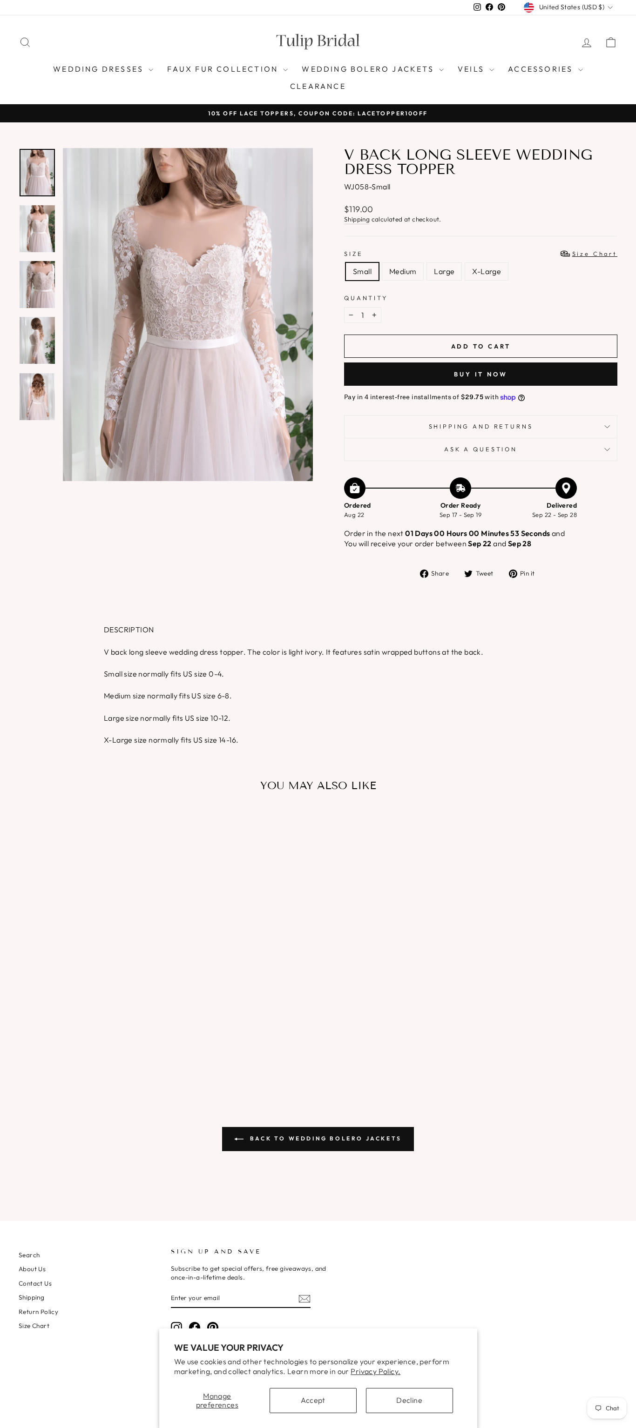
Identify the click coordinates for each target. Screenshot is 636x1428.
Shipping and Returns (481, 426)
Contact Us (35, 1283)
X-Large (486, 271)
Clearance (318, 86)
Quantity (366, 298)
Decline (409, 1400)
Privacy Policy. (375, 1371)
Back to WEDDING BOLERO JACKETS (324, 1138)
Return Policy (38, 1311)
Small (362, 271)
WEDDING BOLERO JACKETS (369, 69)
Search (29, 1255)
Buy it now (480, 374)
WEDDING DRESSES (99, 69)
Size (480, 253)
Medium (402, 271)
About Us (32, 1269)
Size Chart (34, 1325)
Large (444, 271)
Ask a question (480, 449)
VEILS (472, 69)
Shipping (357, 219)
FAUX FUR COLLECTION (224, 69)
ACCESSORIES (541, 69)
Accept (313, 1400)
